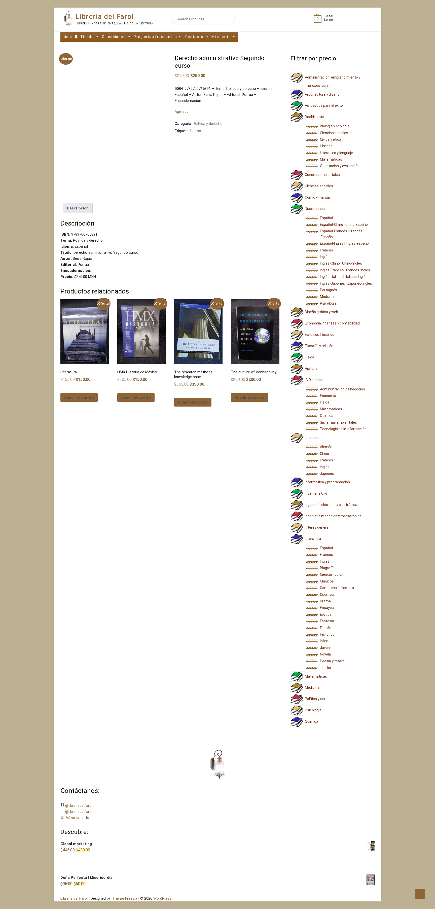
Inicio (67, 37)
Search (224, 19)
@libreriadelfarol (78, 805)
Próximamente (77, 817)
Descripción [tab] (78, 208)
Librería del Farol (105, 16)
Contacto (194, 37)
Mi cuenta (221, 37)
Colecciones (114, 37)
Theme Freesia (124, 898)
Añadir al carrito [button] (79, 397)
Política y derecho (208, 123)
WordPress (162, 898)
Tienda (87, 37)
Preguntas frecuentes (155, 37)
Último (195, 131)
